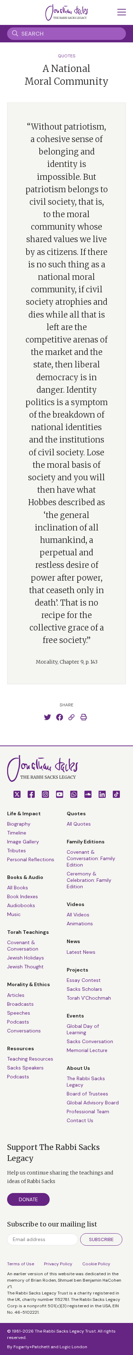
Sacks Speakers (25, 1067)
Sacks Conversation (90, 1041)
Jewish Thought (25, 966)
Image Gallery (23, 841)
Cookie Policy (96, 1264)
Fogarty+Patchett (31, 1347)
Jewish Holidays (25, 957)
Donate (28, 1199)
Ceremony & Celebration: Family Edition (89, 880)
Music (14, 914)
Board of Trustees (87, 1093)
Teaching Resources (30, 1059)
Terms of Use (20, 1264)
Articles (15, 995)
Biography (19, 824)
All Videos (78, 914)
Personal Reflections (30, 859)
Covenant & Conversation (22, 945)
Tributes (16, 850)
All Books (17, 887)
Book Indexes (22, 896)
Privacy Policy (58, 1264)
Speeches (18, 1013)
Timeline (16, 833)
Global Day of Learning (83, 1029)
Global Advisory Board (93, 1102)
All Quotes (79, 824)
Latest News (81, 952)
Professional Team (88, 1111)
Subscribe (101, 1239)
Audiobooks (21, 905)
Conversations (24, 1030)
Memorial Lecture (87, 1050)
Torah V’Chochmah (89, 998)
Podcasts (18, 1022)
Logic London (73, 1347)
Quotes (67, 56)
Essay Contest (84, 980)
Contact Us (80, 1120)
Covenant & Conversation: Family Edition (91, 858)
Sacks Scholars (84, 989)
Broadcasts (20, 1004)
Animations (80, 923)
